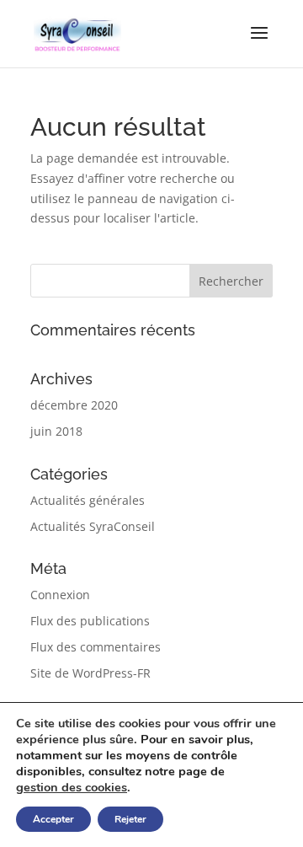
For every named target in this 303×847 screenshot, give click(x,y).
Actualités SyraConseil (92, 526)
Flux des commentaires (95, 647)
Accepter (53, 819)
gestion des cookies (71, 787)
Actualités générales (87, 500)
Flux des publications (90, 621)
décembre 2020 (74, 405)
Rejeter (130, 819)
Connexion (60, 595)
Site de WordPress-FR (90, 673)
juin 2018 (56, 431)
